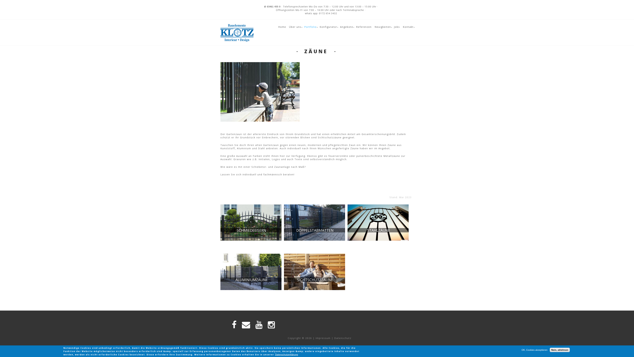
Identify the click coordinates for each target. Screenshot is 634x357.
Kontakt (408, 27)
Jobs (397, 26)
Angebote (346, 27)
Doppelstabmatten (315, 230)
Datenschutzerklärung (286, 354)
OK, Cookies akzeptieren (534, 350)
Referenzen (364, 26)
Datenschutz (342, 338)
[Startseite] (236, 25)
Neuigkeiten (383, 27)
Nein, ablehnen (559, 350)
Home (282, 26)
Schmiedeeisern (251, 230)
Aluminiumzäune (251, 279)
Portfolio (310, 27)
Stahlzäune (378, 230)
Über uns (295, 27)
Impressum (323, 338)
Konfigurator (328, 27)
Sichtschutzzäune (315, 279)
